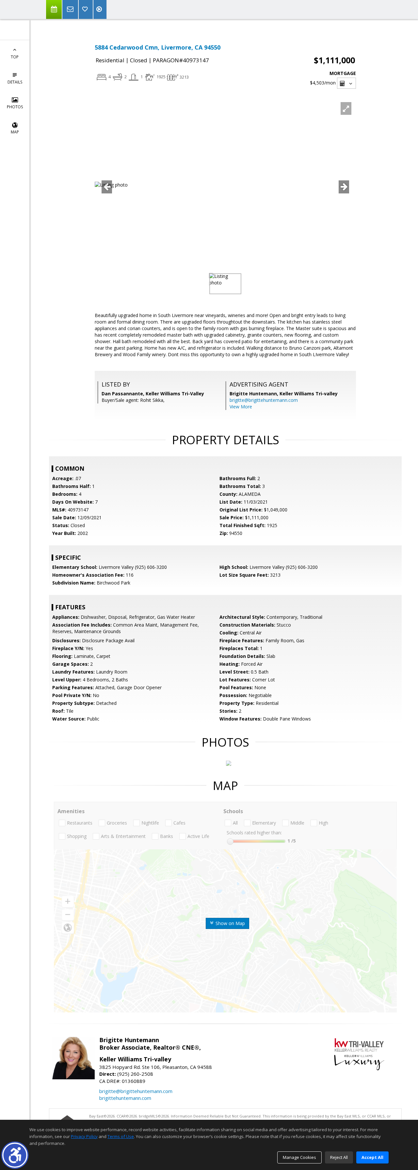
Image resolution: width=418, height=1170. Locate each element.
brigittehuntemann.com (125, 1098)
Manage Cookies (299, 1157)
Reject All (339, 1157)
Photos (15, 107)
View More (241, 406)
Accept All (372, 1157)
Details (15, 82)
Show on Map (229, 923)
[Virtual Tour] (100, 9)
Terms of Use (120, 1136)
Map (15, 132)
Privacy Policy (84, 1136)
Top (15, 57)
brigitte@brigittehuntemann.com (264, 400)
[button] (14, 1155)
